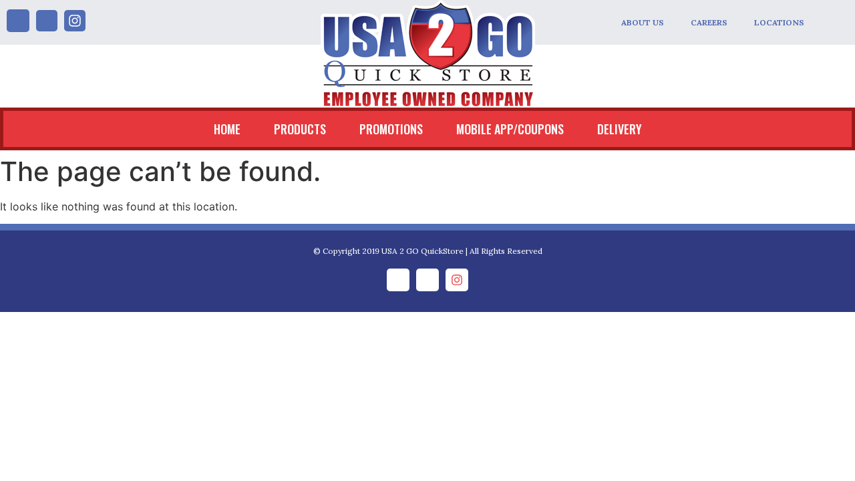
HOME (227, 129)
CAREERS (709, 22)
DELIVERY (619, 129)
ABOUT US (642, 22)
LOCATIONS (779, 22)
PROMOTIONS (391, 129)
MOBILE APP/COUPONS (510, 129)
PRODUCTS (300, 129)
